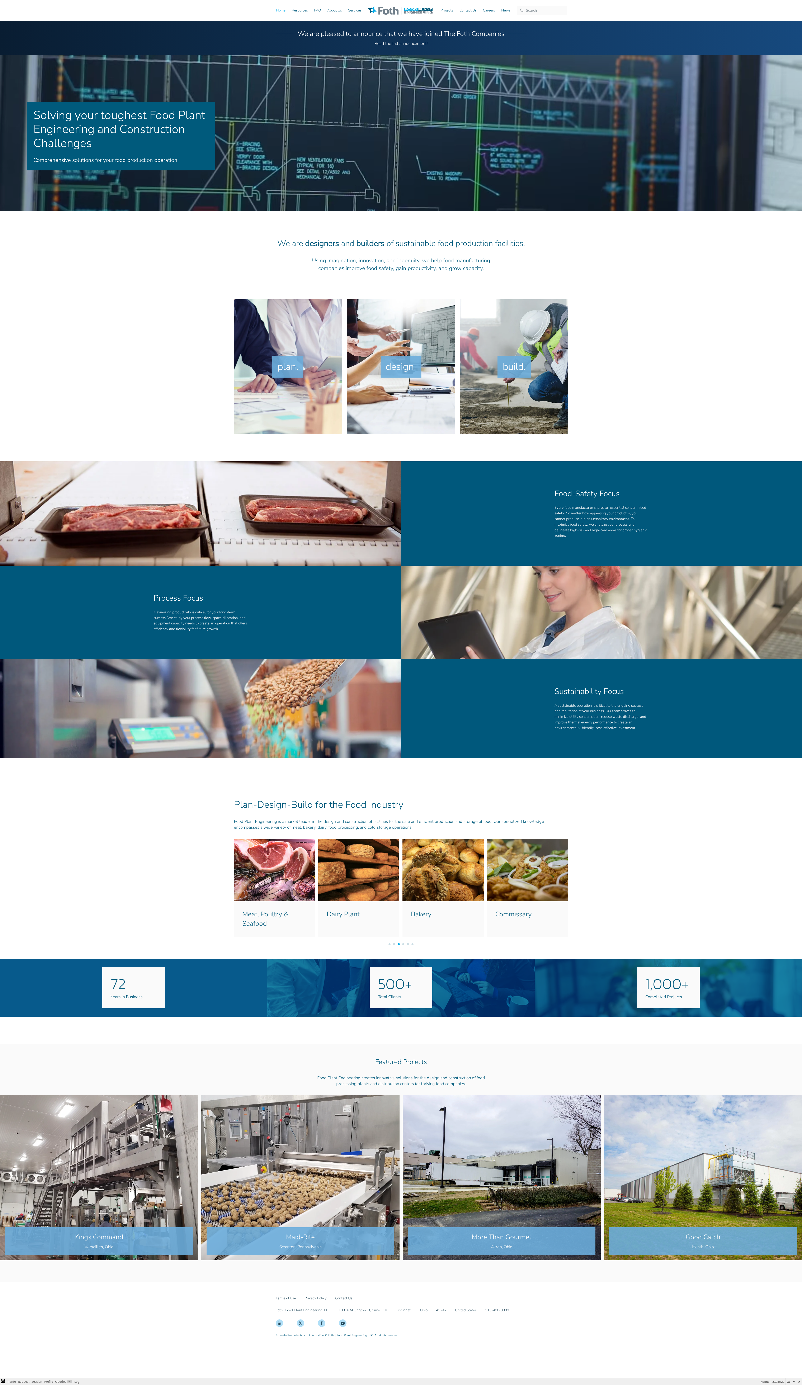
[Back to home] (401, 10)
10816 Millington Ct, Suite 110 (363, 1310)
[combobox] (542, 10)
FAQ (317, 10)
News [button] (505, 10)
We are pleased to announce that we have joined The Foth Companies (401, 33)
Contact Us (468, 10)
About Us (334, 10)
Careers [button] (489, 10)
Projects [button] (446, 10)
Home (281, 10)
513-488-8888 (497, 1310)
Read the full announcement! (401, 43)
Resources (300, 10)
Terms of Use (286, 1298)
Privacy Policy (316, 1298)
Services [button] (355, 10)
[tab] (389, 944)
